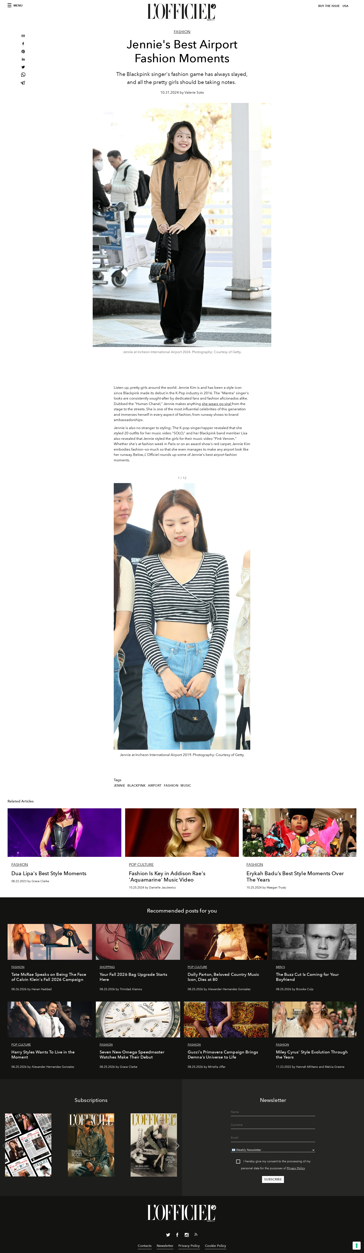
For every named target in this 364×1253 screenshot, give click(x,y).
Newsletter (165, 1246)
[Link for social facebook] (177, 1236)
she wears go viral (217, 404)
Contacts (144, 1246)
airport (155, 785)
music (186, 785)
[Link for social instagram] (187, 1236)
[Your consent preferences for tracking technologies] (357, 1246)
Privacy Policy (296, 1168)
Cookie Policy (215, 1246)
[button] (245, 621)
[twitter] (23, 68)
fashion (171, 785)
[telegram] (23, 83)
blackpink (136, 785)
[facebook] (23, 44)
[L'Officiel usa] (182, 12)
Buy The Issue (329, 6)
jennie (119, 785)
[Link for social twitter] (168, 1236)
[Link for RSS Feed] (196, 1235)
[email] (23, 36)
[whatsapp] (23, 75)
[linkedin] (23, 60)
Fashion (182, 32)
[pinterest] (23, 52)
